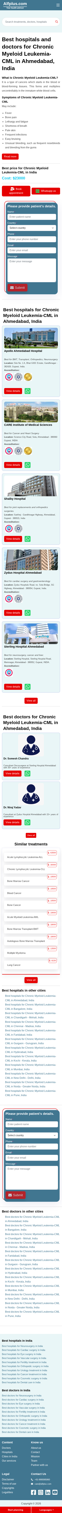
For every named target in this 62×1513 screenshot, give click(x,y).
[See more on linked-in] (48, 1492)
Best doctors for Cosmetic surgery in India (24, 1428)
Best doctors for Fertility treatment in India (23, 1411)
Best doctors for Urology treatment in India (24, 1419)
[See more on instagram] (41, 1492)
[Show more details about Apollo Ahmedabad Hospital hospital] (28, 391)
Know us (37, 1442)
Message (12, 256)
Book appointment (16, 191)
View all (31, 700)
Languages (46, 1510)
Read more (10, 156)
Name (11, 211)
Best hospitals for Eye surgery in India (21, 1354)
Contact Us (38, 1474)
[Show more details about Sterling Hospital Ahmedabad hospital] (28, 686)
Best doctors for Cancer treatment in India (23, 1424)
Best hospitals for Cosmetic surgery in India (24, 1378)
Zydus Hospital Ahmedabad (23, 572)
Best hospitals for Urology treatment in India (24, 1370)
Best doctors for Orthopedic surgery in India (24, 1415)
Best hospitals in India (17, 1340)
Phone (11, 234)
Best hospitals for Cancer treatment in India (24, 1374)
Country (12, 222)
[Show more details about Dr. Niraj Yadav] (27, 822)
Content (7, 1442)
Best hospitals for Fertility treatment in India (24, 1362)
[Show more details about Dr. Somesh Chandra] (27, 773)
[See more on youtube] (55, 1492)
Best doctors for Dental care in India (20, 1432)
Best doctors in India (16, 1390)
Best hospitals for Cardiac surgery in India (23, 1350)
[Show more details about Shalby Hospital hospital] (28, 539)
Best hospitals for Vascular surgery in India (24, 1358)
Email (11, 245)
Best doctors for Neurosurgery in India (21, 1395)
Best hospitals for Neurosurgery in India (22, 1346)
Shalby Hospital (15, 498)
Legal (5, 1474)
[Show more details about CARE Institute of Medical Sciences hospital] (28, 465)
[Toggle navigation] (58, 5)
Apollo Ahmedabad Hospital (23, 351)
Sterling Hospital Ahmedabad (24, 646)
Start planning (15, 1510)
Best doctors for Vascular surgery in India (23, 1407)
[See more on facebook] (34, 1492)
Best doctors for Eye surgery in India (21, 1403)
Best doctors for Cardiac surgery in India (23, 1399)
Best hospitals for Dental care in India (21, 1382)
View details (13, 391)
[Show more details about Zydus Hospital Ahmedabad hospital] (28, 613)
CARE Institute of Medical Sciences (28, 424)
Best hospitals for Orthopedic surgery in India (25, 1366)
